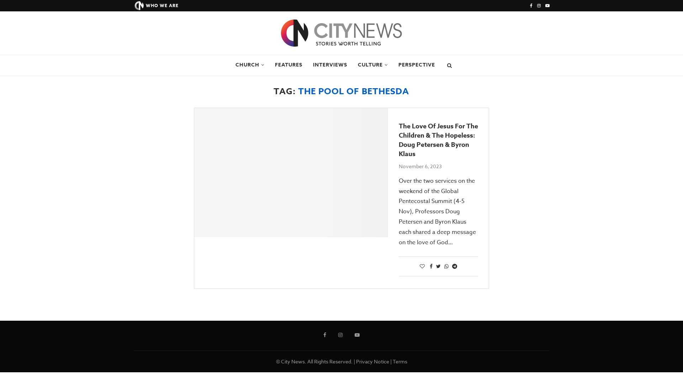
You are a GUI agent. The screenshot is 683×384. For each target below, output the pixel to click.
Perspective (416, 65)
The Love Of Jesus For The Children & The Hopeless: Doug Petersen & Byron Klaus (438, 140)
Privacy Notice (372, 361)
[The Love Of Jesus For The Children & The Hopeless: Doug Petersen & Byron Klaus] (291, 172)
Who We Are (162, 5)
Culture (370, 65)
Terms (400, 361)
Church (247, 65)
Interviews (330, 65)
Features (288, 65)
